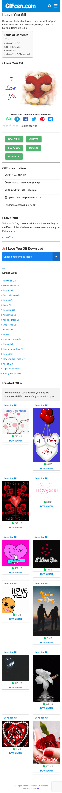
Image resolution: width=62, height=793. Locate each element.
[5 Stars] (17, 125)
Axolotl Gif (8, 363)
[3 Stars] (10, 125)
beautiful (14, 139)
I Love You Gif (41, 651)
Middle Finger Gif (11, 285)
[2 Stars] (7, 125)
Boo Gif (6, 334)
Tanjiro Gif (8, 290)
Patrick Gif (8, 329)
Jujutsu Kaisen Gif (11, 368)
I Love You (14, 147)
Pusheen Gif (9, 309)
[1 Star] (3, 125)
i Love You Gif (13, 43)
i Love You (11, 50)
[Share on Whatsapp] (10, 120)
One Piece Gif (9, 324)
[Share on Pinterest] (44, 120)
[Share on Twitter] (35, 120)
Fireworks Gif (9, 280)
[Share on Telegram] (18, 120)
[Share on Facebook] (27, 120)
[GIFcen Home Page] (20, 5)
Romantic (14, 156)
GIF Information (13, 46)
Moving (33, 147)
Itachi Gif (7, 305)
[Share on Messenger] (52, 120)
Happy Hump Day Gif (13, 348)
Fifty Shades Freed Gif (14, 358)
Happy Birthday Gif (12, 373)
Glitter (34, 139)
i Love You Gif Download (18, 54)
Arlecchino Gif (9, 314)
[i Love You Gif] (31, 88)
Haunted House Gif (12, 339)
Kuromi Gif (8, 300)
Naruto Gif (8, 344)
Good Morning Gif (11, 295)
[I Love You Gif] (46, 678)
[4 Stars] (13, 125)
